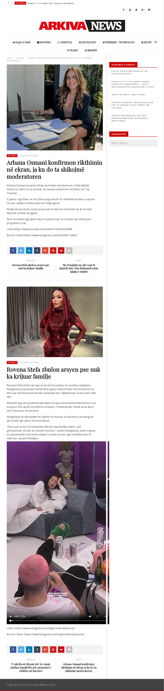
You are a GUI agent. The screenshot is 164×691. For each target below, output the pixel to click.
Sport (148, 42)
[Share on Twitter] (21, 250)
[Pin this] (53, 250)
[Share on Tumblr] (37, 250)
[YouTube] (130, 10)
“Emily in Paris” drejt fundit (128, 94)
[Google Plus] (143, 10)
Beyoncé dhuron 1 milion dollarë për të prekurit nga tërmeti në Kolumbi (132, 105)
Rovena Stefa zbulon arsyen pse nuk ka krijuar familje (30, 265)
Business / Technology (120, 42)
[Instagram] (149, 10)
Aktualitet (88, 42)
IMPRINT (92, 50)
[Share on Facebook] (13, 250)
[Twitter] (136, 10)
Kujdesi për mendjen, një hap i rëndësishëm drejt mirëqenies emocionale (129, 118)
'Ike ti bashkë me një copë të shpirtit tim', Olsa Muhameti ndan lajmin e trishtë (78, 266)
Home (9, 58)
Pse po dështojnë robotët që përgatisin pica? (129, 72)
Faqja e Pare (22, 42)
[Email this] (69, 250)
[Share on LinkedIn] (29, 250)
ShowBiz (20, 3)
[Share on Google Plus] (45, 250)
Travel (73, 50)
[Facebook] (123, 10)
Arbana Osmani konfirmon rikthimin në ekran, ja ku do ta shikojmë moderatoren (78, 665)
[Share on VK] (61, 250)
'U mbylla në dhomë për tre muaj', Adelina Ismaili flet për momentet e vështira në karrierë (30, 665)
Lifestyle (66, 42)
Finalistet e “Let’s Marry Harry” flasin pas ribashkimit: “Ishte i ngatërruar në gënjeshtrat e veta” (51, 3)
